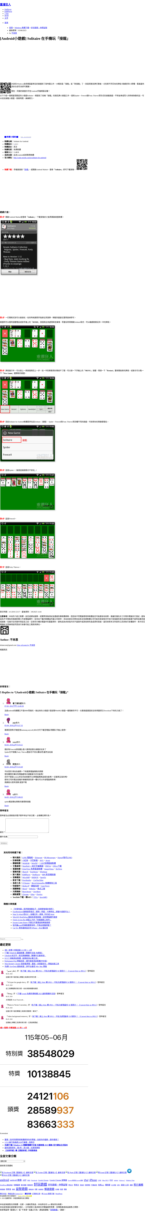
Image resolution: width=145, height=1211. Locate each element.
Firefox (39, 894)
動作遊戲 (23, 1185)
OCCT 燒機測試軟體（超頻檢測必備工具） (22, 958)
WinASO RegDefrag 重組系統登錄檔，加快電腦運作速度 (35, 917)
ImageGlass (49, 869)
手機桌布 (94, 1185)
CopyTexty (45, 886)
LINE (99, 1180)
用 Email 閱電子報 (48, 1194)
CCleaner (26, 883)
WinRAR (25, 863)
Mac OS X (105, 1180)
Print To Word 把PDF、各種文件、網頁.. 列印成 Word (33, 914)
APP (24, 1180)
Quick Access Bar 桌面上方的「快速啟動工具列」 (32, 920)
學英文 (76, 1185)
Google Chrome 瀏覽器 (58, 1180)
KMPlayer (8, 11)
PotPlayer (8, 9)
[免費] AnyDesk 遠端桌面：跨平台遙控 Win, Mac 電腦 (26, 966)
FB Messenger (50, 858)
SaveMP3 (43, 897)
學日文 (70, 1185)
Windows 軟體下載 (22, 28)
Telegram (38, 858)
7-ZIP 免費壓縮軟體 (47, 863)
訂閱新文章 (36, 1194)
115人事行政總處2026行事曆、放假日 (19, 1142)
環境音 (8, 1189)
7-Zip (6, 13)
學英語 (82, 1185)
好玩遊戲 (40, 1184)
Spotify (43, 877)
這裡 (26, 170)
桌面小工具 (125, 1185)
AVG (42, 860)
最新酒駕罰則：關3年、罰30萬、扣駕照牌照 (22, 1148)
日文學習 (113, 1185)
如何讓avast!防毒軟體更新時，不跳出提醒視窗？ (32, 925)
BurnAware (26, 892)
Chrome (25, 894)
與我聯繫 (54, 1210)
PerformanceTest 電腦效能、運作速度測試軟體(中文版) (26, 961)
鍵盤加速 (35, 886)
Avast (47, 860)
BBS (28, 1180)
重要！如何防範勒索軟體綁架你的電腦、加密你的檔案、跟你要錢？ (32, 1140)
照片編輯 (138, 1184)
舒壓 (36, 1189)
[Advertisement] (68, 59)
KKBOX (35, 877)
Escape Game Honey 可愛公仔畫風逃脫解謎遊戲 (31, 922)
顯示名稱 (3, 837)
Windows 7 (122, 1180)
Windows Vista (130, 1180)
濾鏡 (131, 1185)
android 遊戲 (16, 1180)
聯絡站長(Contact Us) (15, 1194)
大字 (6, 18)
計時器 (57, 1189)
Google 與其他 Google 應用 (75, 1180)
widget (116, 1180)
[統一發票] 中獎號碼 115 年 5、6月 (18, 950)
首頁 (6, 23)
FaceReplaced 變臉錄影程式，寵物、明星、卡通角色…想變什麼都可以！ (41, 912)
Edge (33, 894)
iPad (86, 1180)
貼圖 (61, 1189)
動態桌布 (30, 1185)
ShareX (25, 872)
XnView (59, 869)
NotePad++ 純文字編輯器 (32, 866)
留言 (2, 832)
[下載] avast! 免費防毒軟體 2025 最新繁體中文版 (36, 994)
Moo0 (24, 889)
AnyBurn (37, 892)
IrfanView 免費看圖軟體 (32, 869)
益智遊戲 (22, 1189)
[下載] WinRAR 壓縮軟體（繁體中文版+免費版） (24, 953)
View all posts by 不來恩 (26, 645)
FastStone (34, 872)
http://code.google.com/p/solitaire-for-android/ (30, 158)
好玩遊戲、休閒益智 (39, 28)
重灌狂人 (5, 4)
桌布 (118, 1185)
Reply (7, 715)
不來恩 (14, 33)
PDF (111, 1180)
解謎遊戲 (49, 1189)
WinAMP (26, 877)
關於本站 (3, 1194)
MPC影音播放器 (49, 875)
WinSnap (43, 872)
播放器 (107, 1185)
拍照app (101, 1185)
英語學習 (40, 1189)
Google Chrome (43, 1180)
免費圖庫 (17, 1185)
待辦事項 (87, 1185)
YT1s (35, 897)
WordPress (59, 1194)
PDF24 (48, 866)
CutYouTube (38, 880)
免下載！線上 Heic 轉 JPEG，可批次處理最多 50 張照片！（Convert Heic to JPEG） (53, 971)
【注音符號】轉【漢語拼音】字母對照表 (21, 1150)
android (4, 1180)
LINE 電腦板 (27, 858)
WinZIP (34, 863)
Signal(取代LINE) (65, 858)
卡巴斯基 (34, 860)
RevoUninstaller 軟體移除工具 (44, 883)
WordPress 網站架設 (6, 1185)
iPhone (93, 1179)
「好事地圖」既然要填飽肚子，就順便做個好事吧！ (33, 909)
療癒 (13, 1189)
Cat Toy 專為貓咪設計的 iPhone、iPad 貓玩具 (30, 928)
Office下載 (57, 866)
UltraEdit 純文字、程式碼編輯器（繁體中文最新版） (25, 956)
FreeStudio (26, 880)
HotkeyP (25, 886)
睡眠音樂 (31, 1189)
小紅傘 (25, 860)
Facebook (34, 1180)
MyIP (7, 16)
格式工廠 (41, 889)
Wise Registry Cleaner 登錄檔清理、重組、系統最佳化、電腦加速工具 (32, 964)
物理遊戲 (2, 1189)
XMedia (32, 889)
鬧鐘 (65, 1189)
